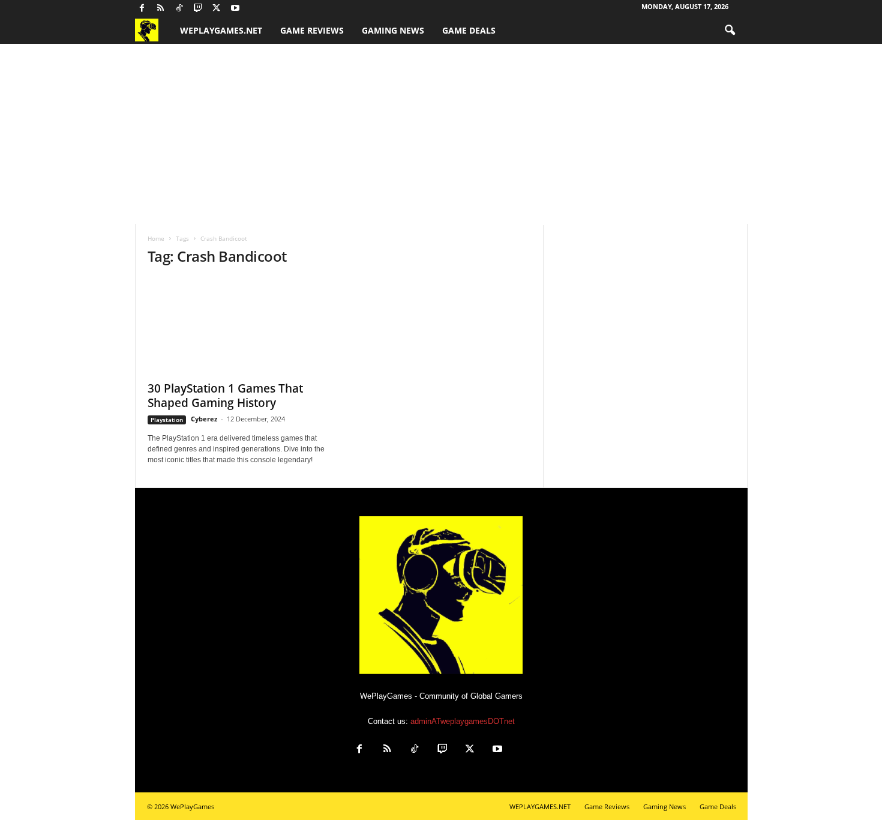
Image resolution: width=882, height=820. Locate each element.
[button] (729, 30)
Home (156, 238)
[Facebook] (142, 8)
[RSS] (161, 8)
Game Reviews (312, 30)
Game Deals (469, 30)
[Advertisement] (441, 134)
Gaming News (393, 30)
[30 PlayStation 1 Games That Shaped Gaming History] (238, 326)
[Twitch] (198, 8)
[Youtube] (235, 8)
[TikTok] (179, 8)
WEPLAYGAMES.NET (221, 30)
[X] (216, 8)
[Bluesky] (254, 8)
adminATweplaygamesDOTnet (462, 721)
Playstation (167, 419)
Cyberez (204, 418)
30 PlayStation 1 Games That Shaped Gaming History (225, 396)
